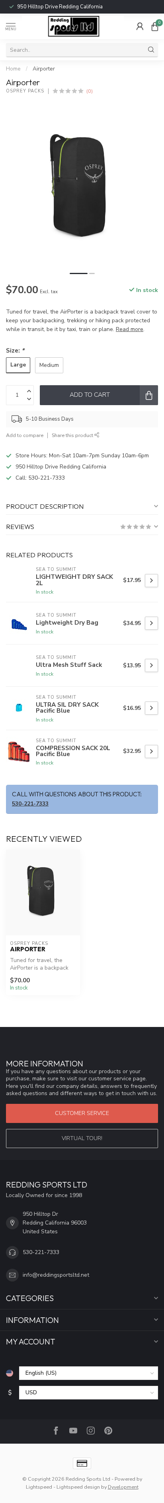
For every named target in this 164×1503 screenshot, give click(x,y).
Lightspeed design (78, 1486)
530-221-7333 (49, 6)
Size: (15, 350)
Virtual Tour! (82, 1138)
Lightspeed (39, 1486)
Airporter (44, 69)
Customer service (82, 1113)
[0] (155, 26)
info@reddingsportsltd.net (56, 1275)
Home (13, 69)
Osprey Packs (25, 91)
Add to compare (24, 435)
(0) (89, 91)
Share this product (73, 435)
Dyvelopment (123, 1486)
